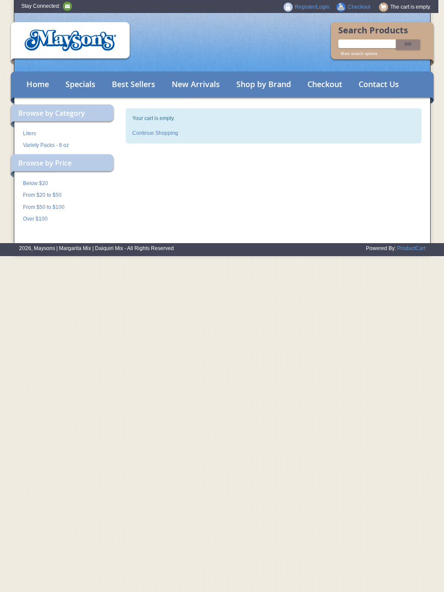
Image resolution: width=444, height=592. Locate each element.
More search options (359, 54)
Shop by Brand (263, 84)
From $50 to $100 (44, 207)
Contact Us (379, 84)
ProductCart (411, 248)
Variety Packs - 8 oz (46, 145)
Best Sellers (133, 84)
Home (37, 84)
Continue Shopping (155, 133)
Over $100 (35, 219)
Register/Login (312, 7)
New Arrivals (196, 84)
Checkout (324, 84)
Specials (80, 84)
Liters (29, 133)
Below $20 (35, 183)
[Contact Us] (67, 6)
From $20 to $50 (42, 195)
